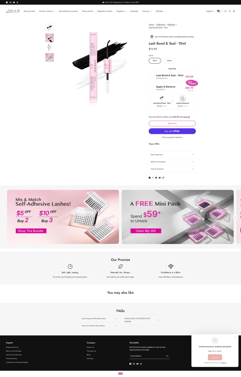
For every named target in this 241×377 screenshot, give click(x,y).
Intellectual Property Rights (17, 362)
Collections (160, 25)
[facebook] (7, 2)
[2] (232, 242)
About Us (90, 347)
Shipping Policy (12, 347)
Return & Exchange (13, 351)
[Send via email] (159, 177)
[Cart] (234, 11)
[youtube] (14, 2)
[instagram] (10, 2)
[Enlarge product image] (100, 66)
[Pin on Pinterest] (156, 177)
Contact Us (91, 351)
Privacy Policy (11, 358)
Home (151, 25)
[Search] (226, 11)
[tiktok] (17, 2)
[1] (229, 242)
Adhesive (171, 25)
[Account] (230, 11)
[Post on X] (153, 178)
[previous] (6, 217)
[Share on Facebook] (149, 177)
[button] (172, 76)
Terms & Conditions (14, 355)
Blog (88, 355)
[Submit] (166, 356)
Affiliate (90, 358)
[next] (235, 217)
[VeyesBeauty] (13, 11)
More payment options (172, 137)
